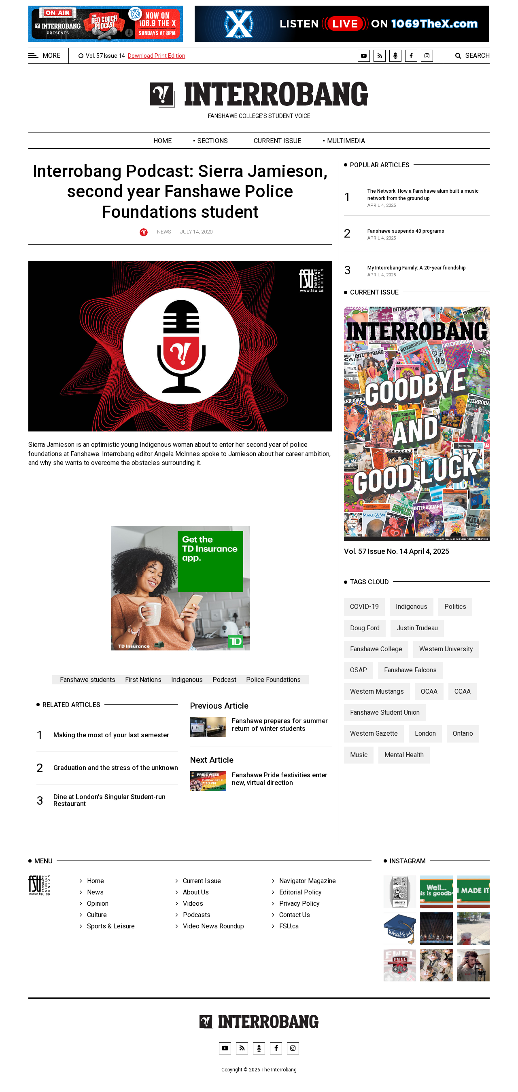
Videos (190, 903)
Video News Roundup (211, 926)
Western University (446, 649)
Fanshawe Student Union (385, 712)
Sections (212, 141)
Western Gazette (374, 733)
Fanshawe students (87, 680)
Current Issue (277, 141)
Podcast (224, 680)
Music (358, 755)
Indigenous (187, 680)
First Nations (143, 680)
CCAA (462, 691)
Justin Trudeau (417, 628)
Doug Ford (365, 628)
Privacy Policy (297, 903)
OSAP (358, 670)
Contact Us (292, 915)
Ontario (463, 733)
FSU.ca (286, 926)
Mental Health (404, 755)
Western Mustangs (377, 691)
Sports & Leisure (108, 926)
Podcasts (194, 915)
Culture (94, 915)
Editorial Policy (298, 892)
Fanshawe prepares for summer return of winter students (280, 724)
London (425, 733)
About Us (193, 892)
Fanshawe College (376, 649)
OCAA (429, 691)
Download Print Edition (156, 56)
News (164, 232)
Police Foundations (273, 680)
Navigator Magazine (305, 881)
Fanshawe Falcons (410, 670)
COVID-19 (364, 606)
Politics (455, 606)
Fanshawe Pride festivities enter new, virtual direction (279, 779)
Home (162, 141)
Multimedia (346, 141)
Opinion (95, 903)
